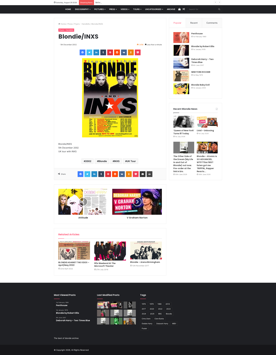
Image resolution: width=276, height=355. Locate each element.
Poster (144, 328)
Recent (194, 22)
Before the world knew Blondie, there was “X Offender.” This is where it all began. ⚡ (133, 2)
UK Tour (131, 161)
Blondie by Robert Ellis (202, 46)
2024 (144, 314)
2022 (160, 309)
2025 (152, 314)
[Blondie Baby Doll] (181, 88)
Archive (171, 9)
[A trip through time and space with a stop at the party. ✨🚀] (130, 305)
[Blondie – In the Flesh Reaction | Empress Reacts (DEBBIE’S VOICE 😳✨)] (130, 321)
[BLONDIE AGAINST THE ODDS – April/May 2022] (74, 251)
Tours (136, 9)
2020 (152, 309)
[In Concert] (116, 305)
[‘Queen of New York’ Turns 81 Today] (183, 122)
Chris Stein (146, 319)
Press (112, 9)
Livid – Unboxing (205, 130)
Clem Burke (159, 319)
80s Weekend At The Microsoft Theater (105, 264)
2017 (144, 309)
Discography (82, 9)
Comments (211, 22)
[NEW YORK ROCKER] (181, 76)
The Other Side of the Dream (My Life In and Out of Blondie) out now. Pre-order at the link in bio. (183, 164)
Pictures (99, 9)
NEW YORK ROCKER (200, 72)
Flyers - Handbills (82, 24)
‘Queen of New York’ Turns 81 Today (183, 132)
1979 (152, 304)
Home (68, 9)
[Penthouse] (181, 37)
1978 (144, 304)
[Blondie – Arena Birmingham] (146, 250)
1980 (160, 304)
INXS (116, 161)
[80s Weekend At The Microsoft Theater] (110, 251)
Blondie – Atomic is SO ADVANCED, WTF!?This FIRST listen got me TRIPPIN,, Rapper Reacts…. (207, 164)
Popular (177, 22)
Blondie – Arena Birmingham (145, 262)
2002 (88, 161)
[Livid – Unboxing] (207, 122)
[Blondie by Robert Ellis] (181, 50)
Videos (124, 9)
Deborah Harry (162, 323)
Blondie (102, 161)
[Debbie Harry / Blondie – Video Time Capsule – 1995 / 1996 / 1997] (103, 305)
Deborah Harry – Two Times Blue (202, 61)
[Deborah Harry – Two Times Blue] (181, 63)
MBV (174, 323)
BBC (160, 314)
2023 (168, 309)
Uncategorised (153, 9)
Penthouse (197, 33)
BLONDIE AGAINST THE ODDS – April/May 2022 (73, 264)
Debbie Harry (147, 323)
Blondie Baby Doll (200, 84)
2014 (168, 304)
